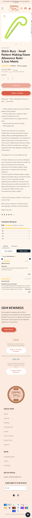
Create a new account (16, 371)
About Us (6, 418)
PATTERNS (7, 466)
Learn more (8, 329)
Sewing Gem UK (12, 514)
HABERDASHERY (9, 457)
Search (6, 414)
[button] (2, 8)
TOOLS (6, 461)
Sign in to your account (16, 350)
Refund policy (8, 440)
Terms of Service (9, 436)
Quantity (3, 75)
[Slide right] (20, 44)
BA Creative (24, 514)
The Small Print (8, 427)
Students (6, 445)
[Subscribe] (26, 488)
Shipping (10, 71)
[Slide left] (12, 44)
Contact (6, 432)
